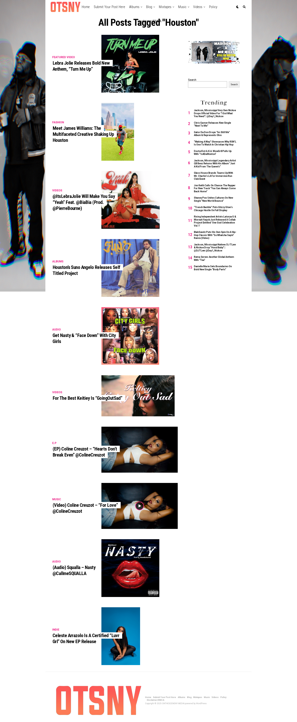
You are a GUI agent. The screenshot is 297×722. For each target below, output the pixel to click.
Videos (197, 7)
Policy (213, 7)
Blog (149, 7)
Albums (134, 7)
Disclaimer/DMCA (149, 21)
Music (182, 7)
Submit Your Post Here (109, 7)
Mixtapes (165, 7)
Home (86, 7)
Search (192, 79)
